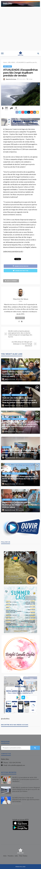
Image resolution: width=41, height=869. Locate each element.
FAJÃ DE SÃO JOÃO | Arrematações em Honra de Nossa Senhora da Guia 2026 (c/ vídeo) (19, 478)
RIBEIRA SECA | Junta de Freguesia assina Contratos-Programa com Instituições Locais (19, 452)
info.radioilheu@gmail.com (16, 765)
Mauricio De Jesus (11, 79)
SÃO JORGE (7, 66)
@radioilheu (5, 719)
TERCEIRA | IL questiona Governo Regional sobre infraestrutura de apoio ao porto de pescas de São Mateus (26, 789)
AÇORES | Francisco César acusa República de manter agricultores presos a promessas (25, 799)
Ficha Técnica (23, 856)
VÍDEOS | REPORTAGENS (19, 368)
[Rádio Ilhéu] (20, 851)
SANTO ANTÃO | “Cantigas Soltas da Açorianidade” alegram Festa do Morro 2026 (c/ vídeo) (18, 374)
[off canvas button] (2, 53)
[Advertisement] (20, 29)
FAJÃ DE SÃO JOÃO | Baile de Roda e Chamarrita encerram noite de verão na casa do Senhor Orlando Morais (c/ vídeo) (19, 400)
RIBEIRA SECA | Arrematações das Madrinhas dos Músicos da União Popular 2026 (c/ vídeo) (19, 505)
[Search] (38, 53)
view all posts (20, 317)
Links (16, 856)
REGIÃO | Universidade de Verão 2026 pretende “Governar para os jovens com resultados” (25, 779)
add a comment (12, 280)
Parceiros (11, 856)
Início (5, 856)
